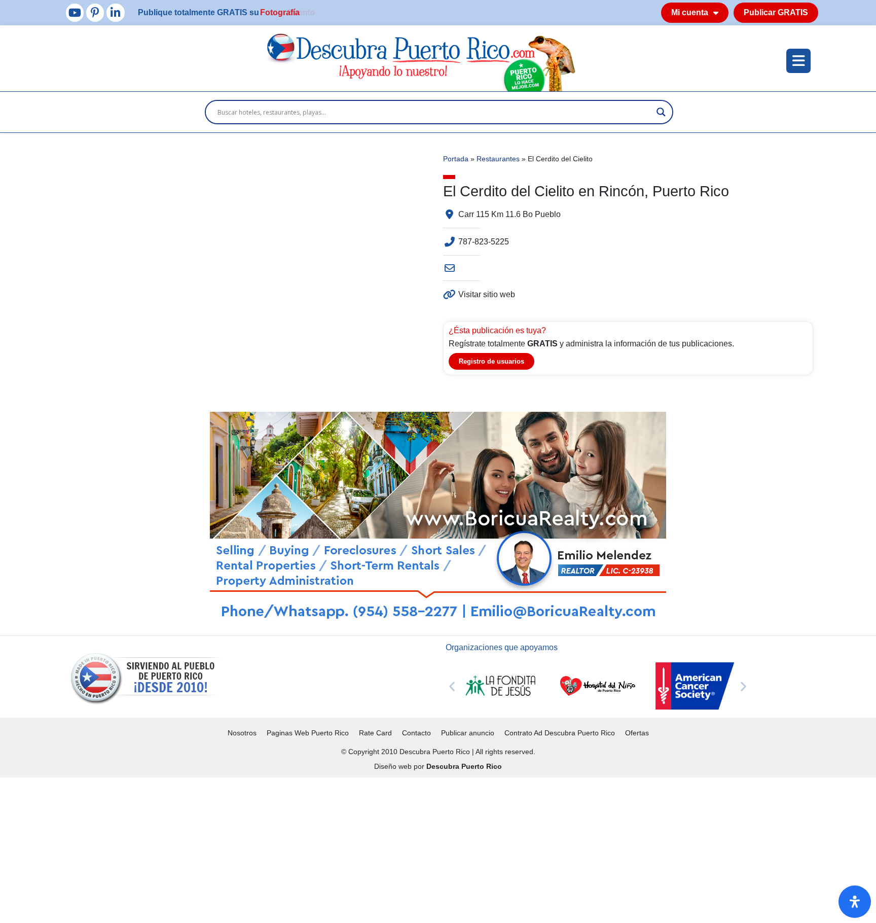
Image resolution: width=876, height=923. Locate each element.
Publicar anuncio (467, 733)
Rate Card (375, 733)
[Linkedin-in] (115, 12)
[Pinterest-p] (95, 12)
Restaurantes (498, 159)
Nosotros (242, 733)
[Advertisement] (304, 848)
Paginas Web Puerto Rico (308, 733)
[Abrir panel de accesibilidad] (854, 901)
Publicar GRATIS (776, 12)
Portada (455, 159)
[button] (452, 686)
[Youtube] (75, 12)
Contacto (416, 733)
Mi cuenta (689, 12)
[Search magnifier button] (661, 112)
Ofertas (637, 733)
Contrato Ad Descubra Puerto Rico (559, 733)
